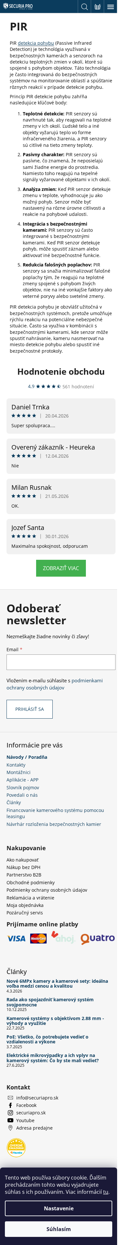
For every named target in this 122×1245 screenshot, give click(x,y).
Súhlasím (59, 1229)
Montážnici (19, 772)
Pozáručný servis (25, 913)
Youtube (25, 1120)
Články (14, 802)
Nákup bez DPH (23, 867)
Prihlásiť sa (29, 709)
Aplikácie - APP (22, 780)
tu (105, 1191)
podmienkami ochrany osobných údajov (55, 684)
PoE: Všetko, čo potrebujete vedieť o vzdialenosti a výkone (47, 1039)
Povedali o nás (22, 795)
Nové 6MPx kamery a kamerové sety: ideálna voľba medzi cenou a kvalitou (57, 984)
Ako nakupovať (22, 860)
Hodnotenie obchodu (61, 371)
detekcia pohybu (36, 43)
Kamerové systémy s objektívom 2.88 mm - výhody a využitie (55, 1021)
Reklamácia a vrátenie (30, 898)
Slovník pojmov (23, 787)
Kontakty (16, 765)
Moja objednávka (25, 905)
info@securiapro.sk (37, 1098)
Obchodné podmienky (31, 882)
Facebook (26, 1105)
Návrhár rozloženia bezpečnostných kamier (54, 824)
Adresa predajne (34, 1128)
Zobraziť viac (61, 568)
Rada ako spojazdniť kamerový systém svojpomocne (50, 1002)
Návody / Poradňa (27, 757)
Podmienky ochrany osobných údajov (47, 890)
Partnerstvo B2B (24, 875)
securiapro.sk (31, 1113)
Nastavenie (59, 1208)
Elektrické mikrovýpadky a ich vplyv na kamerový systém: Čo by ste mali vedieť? (53, 1058)
